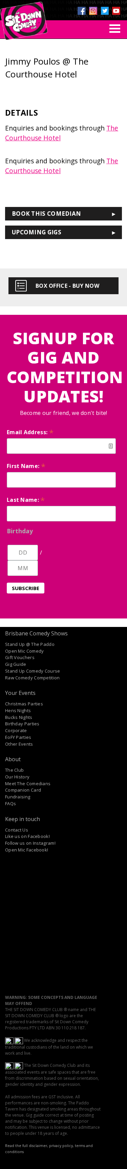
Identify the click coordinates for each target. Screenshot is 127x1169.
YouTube (116, 11)
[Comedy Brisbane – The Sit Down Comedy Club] (23, 18)
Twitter (105, 11)
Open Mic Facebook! (26, 850)
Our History (17, 777)
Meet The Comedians (27, 783)
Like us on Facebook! (27, 836)
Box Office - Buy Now (67, 285)
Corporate (16, 730)
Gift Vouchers (20, 657)
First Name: (26, 466)
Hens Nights (18, 710)
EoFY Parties (18, 737)
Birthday (20, 531)
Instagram (93, 11)
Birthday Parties (22, 724)
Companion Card (23, 790)
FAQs (10, 803)
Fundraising (17, 797)
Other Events (19, 744)
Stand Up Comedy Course (32, 671)
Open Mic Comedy (24, 651)
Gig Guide (15, 664)
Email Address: (30, 432)
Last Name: (26, 500)
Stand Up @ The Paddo (30, 644)
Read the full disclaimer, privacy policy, (39, 1145)
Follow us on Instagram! (30, 843)
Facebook (82, 11)
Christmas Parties (24, 704)
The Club (14, 770)
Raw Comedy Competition (32, 678)
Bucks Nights (19, 717)
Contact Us (16, 830)
